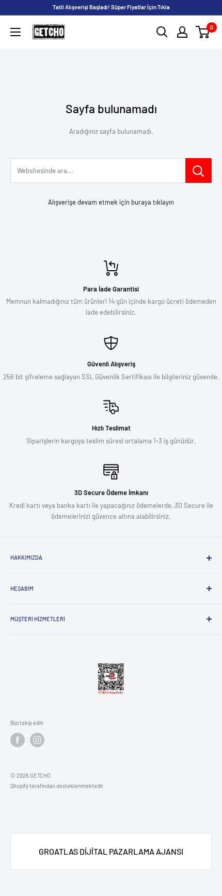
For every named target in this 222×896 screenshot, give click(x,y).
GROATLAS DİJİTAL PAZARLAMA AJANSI (111, 851)
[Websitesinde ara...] (198, 170)
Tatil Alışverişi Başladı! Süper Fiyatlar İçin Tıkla (111, 7)
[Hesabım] (182, 32)
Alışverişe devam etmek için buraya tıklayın (111, 202)
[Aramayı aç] (162, 32)
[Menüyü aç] (15, 32)
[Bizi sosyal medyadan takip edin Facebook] (17, 740)
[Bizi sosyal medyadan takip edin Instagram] (37, 740)
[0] (203, 32)
